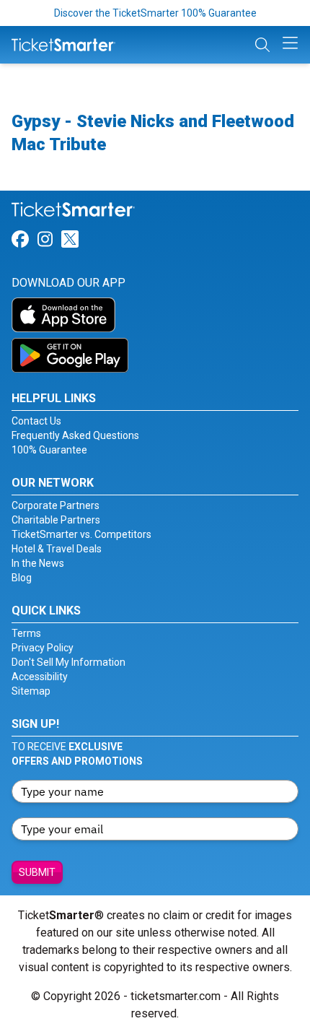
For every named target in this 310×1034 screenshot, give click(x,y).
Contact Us (36, 421)
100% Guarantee (49, 450)
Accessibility (40, 676)
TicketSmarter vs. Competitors (81, 534)
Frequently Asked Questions (75, 435)
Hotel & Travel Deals (57, 549)
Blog (22, 577)
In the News (38, 563)
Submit (37, 872)
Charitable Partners (56, 520)
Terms (26, 633)
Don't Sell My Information (68, 662)
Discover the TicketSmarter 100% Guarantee (155, 13)
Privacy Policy (43, 647)
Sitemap (31, 691)
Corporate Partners (55, 505)
